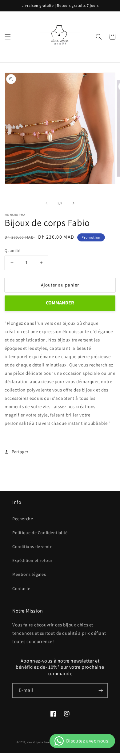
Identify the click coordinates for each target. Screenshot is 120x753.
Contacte (21, 588)
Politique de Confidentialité (40, 532)
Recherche (22, 518)
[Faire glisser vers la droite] (73, 203)
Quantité (12, 250)
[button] (7, 37)
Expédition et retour (32, 560)
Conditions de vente (32, 546)
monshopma (35, 742)
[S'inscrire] (100, 690)
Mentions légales (29, 574)
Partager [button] (20, 451)
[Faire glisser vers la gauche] (46, 203)
